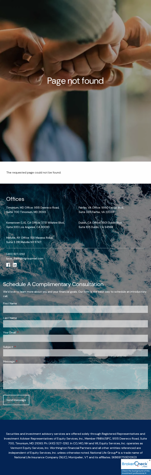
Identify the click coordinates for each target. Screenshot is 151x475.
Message (22, 361)
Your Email (23, 332)
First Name (10, 303)
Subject (21, 347)
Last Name (10, 318)
